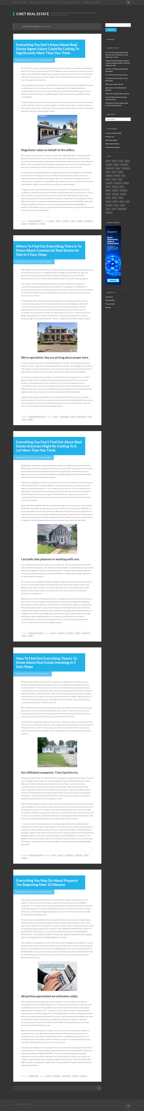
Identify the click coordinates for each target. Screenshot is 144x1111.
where (30, 419)
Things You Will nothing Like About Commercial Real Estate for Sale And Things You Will (117, 63)
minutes (75, 1076)
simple (122, 201)
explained (109, 175)
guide (108, 179)
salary (24, 223)
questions (123, 190)
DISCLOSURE (110, 300)
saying (115, 197)
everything (88, 221)
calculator (124, 164)
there (24, 419)
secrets (108, 201)
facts (123, 175)
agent (58, 221)
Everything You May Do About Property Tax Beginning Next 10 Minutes (47, 882)
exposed (117, 175)
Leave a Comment (45, 60)
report (108, 194)
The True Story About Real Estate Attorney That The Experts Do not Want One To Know (116, 54)
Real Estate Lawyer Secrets (114, 84)
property (84, 1076)
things (122, 205)
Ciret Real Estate (32, 14)
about (51, 221)
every (114, 172)
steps (89, 417)
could (73, 221)
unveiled (109, 212)
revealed (115, 194)
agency (114, 161)
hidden (114, 179)
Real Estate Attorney (71, 2)
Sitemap (108, 307)
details (118, 168)
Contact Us (109, 297)
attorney (61, 633)
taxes (116, 205)
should (115, 201)
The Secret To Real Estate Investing (117, 94)
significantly (33, 223)
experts (120, 172)
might (24, 636)
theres (24, 858)
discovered (125, 168)
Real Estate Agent (20, 2)
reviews (123, 194)
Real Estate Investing (38, 2)
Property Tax (55, 2)
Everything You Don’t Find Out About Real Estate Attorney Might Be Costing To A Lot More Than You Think (49, 446)
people (108, 190)
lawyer (126, 183)
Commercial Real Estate (92, 2)
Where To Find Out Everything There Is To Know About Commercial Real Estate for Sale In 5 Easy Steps (48, 250)
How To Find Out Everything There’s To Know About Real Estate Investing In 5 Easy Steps (46, 662)
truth (114, 208)
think (42, 223)
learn (108, 186)
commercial (64, 417)
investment (117, 183)
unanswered (122, 208)
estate (80, 221)
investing (78, 855)
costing (65, 221)
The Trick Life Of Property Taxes (116, 75)
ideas (120, 179)
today (108, 208)
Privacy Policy (110, 304)
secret (121, 197)
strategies (109, 205)
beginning (56, 1076)
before (116, 164)
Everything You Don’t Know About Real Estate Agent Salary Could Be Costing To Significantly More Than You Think (47, 48)
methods (114, 186)
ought (122, 186)
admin (20, 60)
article (127, 161)
